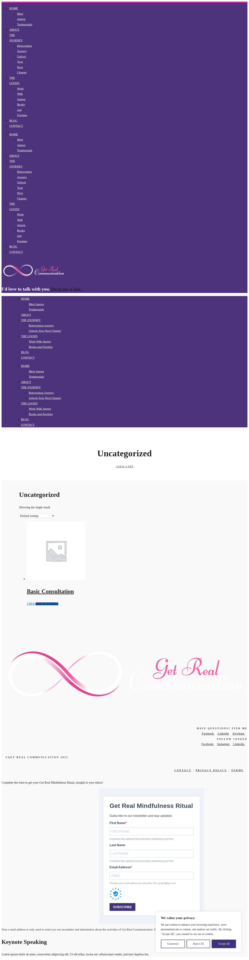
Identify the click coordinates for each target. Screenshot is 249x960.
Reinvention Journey (41, 325)
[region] (198, 931)
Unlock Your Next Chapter (45, 330)
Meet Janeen (36, 304)
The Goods (14, 80)
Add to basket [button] (46, 603)
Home (13, 8)
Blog (13, 120)
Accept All (224, 943)
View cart (125, 466)
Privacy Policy (211, 770)
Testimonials (24, 24)
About (14, 29)
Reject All (198, 943)
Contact (16, 125)
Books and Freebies (41, 346)
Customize (173, 943)
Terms (237, 770)
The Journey (16, 38)
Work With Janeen (21, 94)
